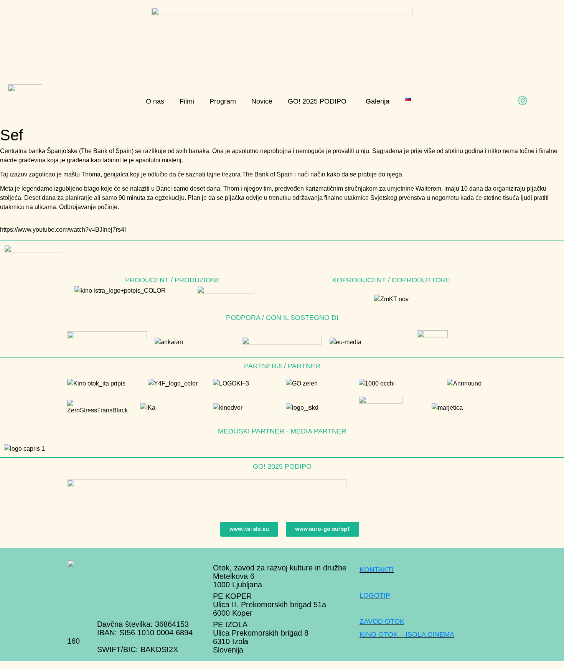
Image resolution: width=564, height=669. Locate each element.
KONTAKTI (377, 569)
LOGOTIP (375, 595)
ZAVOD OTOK (382, 621)
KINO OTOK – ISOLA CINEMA (407, 634)
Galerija (377, 101)
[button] (319, 101)
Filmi (187, 101)
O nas (155, 101)
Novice (261, 101)
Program (222, 101)
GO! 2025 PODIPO (317, 101)
